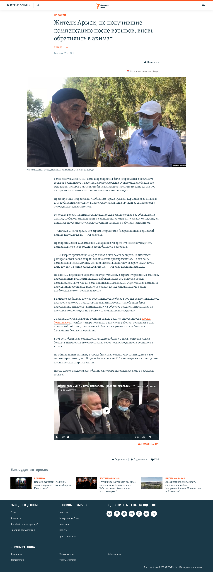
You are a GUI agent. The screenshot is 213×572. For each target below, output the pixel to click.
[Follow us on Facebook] (124, 514)
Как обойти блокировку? (24, 524)
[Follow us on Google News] (146, 514)
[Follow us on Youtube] (109, 514)
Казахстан (16, 554)
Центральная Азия (109, 478)
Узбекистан (114, 554)
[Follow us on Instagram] (117, 514)
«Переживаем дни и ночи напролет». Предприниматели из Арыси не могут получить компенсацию (121, 386)
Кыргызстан (17, 560)
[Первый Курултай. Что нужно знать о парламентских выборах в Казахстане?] (21, 483)
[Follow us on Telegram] (132, 514)
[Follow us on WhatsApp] (139, 514)
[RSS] (154, 514)
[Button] (151, 62)
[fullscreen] (156, 437)
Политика (39, 478)
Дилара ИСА (61, 47)
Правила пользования (22, 530)
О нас (13, 512)
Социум (62, 530)
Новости (60, 15)
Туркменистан (67, 560)
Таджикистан (67, 554)
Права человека (67, 536)
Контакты (15, 518)
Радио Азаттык (68, 390)
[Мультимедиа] (203, 5)
